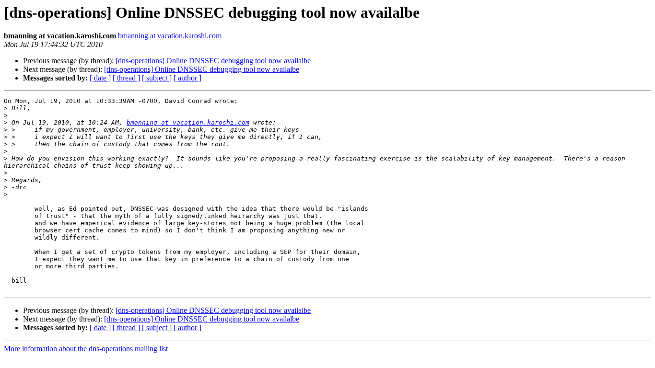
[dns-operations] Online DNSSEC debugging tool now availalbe (213, 61)
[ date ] (100, 78)
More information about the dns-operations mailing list (86, 349)
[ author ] (187, 78)
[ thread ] (126, 78)
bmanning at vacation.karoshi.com (170, 36)
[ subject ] (157, 78)
